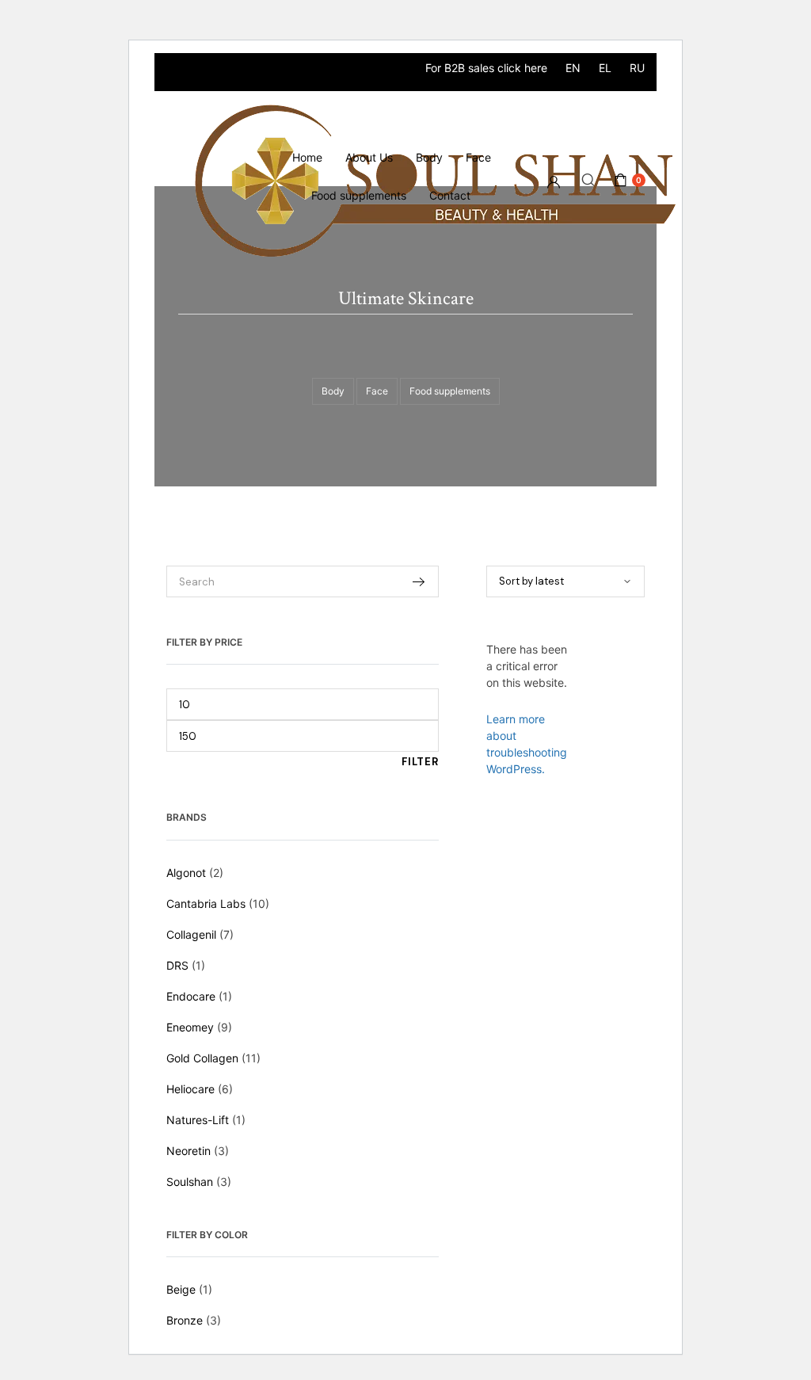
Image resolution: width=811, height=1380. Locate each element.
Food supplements (358, 195)
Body (429, 157)
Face (478, 157)
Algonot (186, 872)
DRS (177, 965)
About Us (369, 157)
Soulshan (189, 1181)
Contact (449, 195)
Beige (181, 1289)
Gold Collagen (202, 1058)
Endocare (190, 996)
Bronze (184, 1320)
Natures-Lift (197, 1119)
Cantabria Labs (206, 903)
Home (307, 157)
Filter (420, 761)
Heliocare (190, 1089)
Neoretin (188, 1150)
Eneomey (190, 1027)
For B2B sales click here (486, 67)
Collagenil (191, 934)
